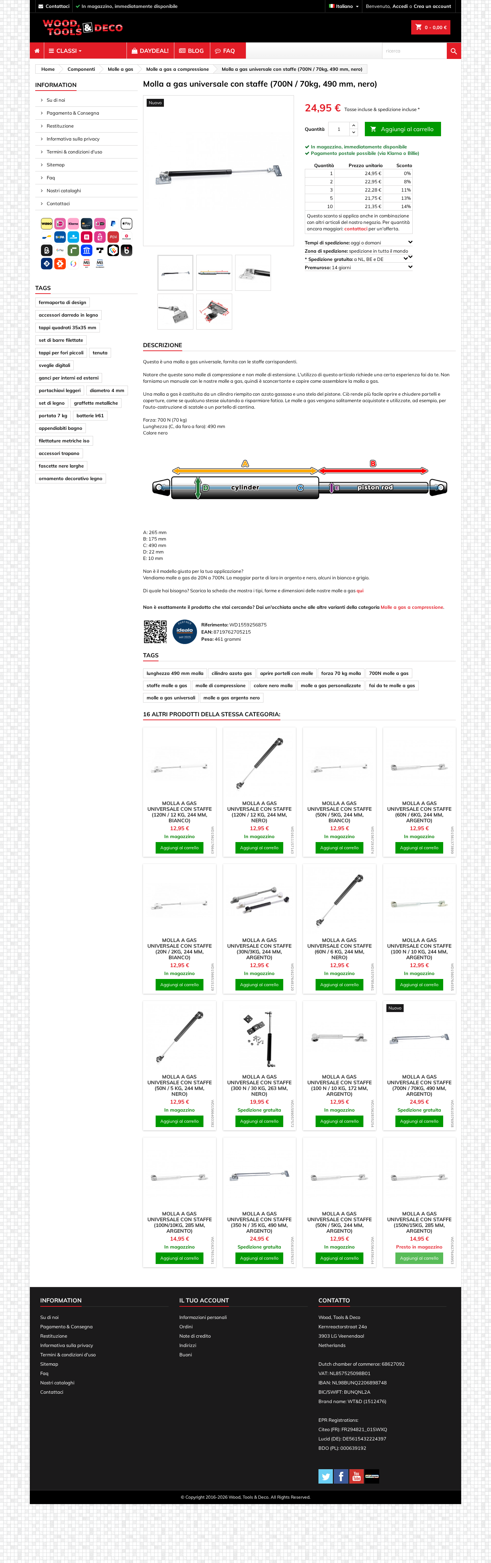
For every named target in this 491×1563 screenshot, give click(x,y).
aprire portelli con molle (286, 673)
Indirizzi (187, 1345)
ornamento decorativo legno (70, 478)
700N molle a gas (389, 673)
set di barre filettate (61, 340)
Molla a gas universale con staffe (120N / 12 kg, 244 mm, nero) (259, 812)
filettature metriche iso (64, 440)
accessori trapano (59, 453)
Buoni (185, 1354)
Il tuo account (204, 1300)
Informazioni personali (203, 1317)
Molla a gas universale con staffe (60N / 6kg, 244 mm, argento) (419, 812)
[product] (179, 764)
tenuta (100, 352)
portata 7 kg (53, 415)
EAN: (206, 632)
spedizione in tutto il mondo (357, 251)
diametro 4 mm (107, 390)
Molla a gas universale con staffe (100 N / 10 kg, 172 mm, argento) (339, 1085)
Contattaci (58, 203)
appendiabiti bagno (60, 428)
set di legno (52, 403)
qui (360, 590)
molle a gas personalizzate (331, 685)
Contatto (334, 1300)
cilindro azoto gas (232, 673)
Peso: (207, 639)
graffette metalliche (96, 403)
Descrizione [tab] (162, 345)
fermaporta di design (62, 302)
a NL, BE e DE (345, 259)
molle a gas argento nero (231, 697)
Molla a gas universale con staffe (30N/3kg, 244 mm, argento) (259, 949)
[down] (353, 132)
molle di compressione (221, 685)
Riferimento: (214, 625)
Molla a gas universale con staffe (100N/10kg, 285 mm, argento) (179, 1222)
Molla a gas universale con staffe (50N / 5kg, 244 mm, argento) (339, 1222)
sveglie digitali (54, 365)
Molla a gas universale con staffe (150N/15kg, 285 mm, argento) (419, 1222)
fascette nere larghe (61, 466)
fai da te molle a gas (392, 685)
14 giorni (328, 267)
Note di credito (195, 1336)
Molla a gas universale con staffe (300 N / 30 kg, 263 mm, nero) (259, 1085)
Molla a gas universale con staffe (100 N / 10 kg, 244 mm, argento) (419, 949)
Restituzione (60, 126)
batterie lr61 (90, 415)
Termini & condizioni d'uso (74, 152)
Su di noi (55, 100)
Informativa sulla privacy (73, 139)
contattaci (57, 6)
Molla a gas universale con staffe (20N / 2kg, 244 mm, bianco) (179, 949)
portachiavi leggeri (60, 390)
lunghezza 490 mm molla (175, 673)
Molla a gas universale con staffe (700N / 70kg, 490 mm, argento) (419, 1085)
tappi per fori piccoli (61, 352)
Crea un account (432, 6)
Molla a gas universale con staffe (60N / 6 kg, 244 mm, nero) (339, 949)
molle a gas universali (171, 697)
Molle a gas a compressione (412, 607)
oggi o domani (343, 242)
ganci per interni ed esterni (68, 378)
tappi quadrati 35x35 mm (67, 327)
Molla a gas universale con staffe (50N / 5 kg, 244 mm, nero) (179, 1085)
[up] (353, 125)
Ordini (186, 1326)
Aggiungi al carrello (401, 129)
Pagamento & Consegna (72, 113)
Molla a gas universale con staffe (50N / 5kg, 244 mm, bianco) (339, 812)
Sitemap (55, 164)
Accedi (400, 6)
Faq (50, 177)
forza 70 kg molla (341, 673)
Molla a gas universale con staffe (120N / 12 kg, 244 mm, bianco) (179, 812)
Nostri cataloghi (63, 190)
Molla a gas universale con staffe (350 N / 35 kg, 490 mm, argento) (259, 1222)
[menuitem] (37, 51)
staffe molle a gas (167, 685)
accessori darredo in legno (68, 315)
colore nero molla (273, 685)
